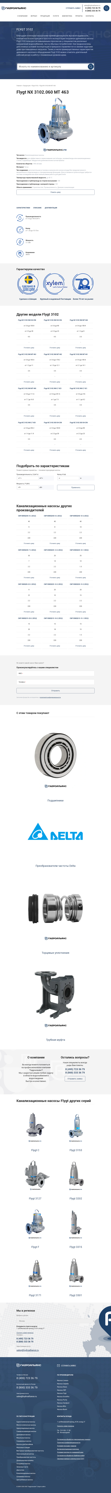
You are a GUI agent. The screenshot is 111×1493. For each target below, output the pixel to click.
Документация (51, 208)
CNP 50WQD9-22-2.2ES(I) (27, 584)
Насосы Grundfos (63, 1396)
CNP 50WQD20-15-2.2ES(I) (79, 584)
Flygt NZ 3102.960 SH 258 (27, 320)
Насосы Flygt (61, 1393)
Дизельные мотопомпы (24, 1460)
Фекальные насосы (23, 1438)
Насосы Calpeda (63, 1384)
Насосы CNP (61, 1390)
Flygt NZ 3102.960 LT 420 (27, 422)
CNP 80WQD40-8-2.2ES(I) (53, 516)
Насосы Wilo (61, 1406)
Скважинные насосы (23, 1441)
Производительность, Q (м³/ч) (27, 474)
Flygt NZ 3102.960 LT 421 (78, 388)
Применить (75, 487)
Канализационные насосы (25, 1473)
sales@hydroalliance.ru (92, 5)
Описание (37, 208)
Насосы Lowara (62, 1380)
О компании (22, 16)
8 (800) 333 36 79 (92, 11)
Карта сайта (41, 1486)
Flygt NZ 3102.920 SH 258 (53, 422)
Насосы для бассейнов (24, 1444)
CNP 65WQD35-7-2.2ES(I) (27, 550)
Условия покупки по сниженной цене (70, 1452)
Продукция (45, 16)
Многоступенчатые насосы (26, 1425)
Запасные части (22, 1467)
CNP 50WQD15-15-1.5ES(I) (79, 618)
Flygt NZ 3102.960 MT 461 (79, 354)
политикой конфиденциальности (50, 697)
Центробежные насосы (24, 1480)
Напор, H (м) (61, 474)
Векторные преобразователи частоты (30, 1451)
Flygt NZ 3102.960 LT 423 (52, 388)
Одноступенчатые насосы (25, 1422)
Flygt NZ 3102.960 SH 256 (53, 320)
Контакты (90, 16)
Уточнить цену (29, 348)
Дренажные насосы (23, 1435)
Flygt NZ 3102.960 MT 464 (79, 320)
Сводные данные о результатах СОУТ (70, 1459)
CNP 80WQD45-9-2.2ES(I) (27, 516)
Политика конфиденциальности (68, 1442)
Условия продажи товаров (66, 1446)
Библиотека (67, 16)
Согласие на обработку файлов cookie (70, 1455)
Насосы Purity (62, 1400)
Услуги (56, 16)
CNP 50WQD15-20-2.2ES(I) (27, 618)
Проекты (78, 16)
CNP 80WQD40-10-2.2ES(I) (79, 516)
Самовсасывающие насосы (26, 1431)
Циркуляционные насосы (25, 1428)
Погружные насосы (23, 1463)
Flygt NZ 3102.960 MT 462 (53, 354)
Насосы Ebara (62, 1387)
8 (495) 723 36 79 (92, 8)
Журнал (34, 16)
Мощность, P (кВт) (23, 484)
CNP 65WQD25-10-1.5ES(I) (79, 550)
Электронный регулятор (25, 1454)
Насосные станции (23, 1447)
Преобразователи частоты (26, 1457)
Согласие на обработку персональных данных (73, 1439)
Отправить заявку (73, 8)
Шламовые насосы (23, 1476)
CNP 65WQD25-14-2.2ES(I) (53, 550)
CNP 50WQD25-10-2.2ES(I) (53, 584)
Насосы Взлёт (62, 1409)
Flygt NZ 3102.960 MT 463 (27, 354)
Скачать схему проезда (24, 1333)
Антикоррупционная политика (68, 1449)
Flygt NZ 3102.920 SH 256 (79, 422)
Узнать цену (56, 192)
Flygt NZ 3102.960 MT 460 (27, 388)
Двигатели (20, 1470)
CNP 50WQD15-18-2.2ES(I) (53, 618)
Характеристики (23, 208)
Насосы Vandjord (63, 1403)
